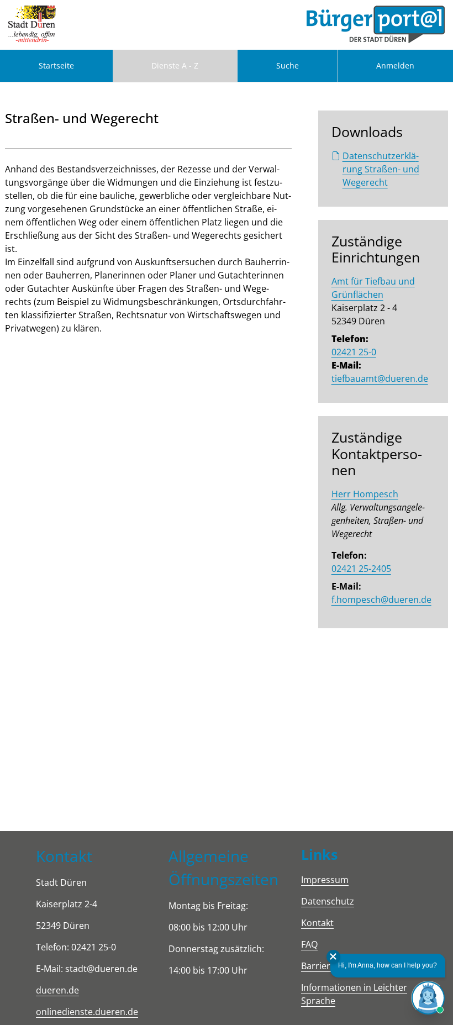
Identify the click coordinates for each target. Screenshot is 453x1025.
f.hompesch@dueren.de (381, 599)
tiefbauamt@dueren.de (379, 378)
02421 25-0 (353, 352)
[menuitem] (56, 66)
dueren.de (57, 990)
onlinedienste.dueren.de (87, 1012)
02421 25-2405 (361, 569)
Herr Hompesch (364, 494)
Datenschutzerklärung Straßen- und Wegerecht (381, 169)
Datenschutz (327, 901)
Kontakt (317, 923)
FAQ (309, 944)
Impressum (325, 880)
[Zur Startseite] (32, 25)
